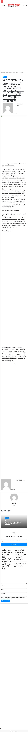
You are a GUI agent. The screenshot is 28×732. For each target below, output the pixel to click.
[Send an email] (14, 489)
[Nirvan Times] (14, 5)
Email (2, 589)
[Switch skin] (23, 5)
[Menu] (2, 5)
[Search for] (26, 5)
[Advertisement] (14, 23)
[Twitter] (1, 729)
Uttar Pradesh (16, 72)
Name (3, 585)
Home (3, 72)
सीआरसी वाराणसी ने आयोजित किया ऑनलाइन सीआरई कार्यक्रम (13, 523)
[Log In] (4, 5)
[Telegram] (3, 729)
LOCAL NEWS (9, 72)
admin (14, 113)
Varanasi (21, 72)
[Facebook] (0, 729)
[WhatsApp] (2, 729)
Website (3, 593)
